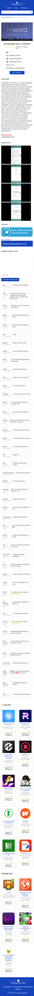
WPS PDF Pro (25, 853)
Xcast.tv (8, 892)
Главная (8, 8)
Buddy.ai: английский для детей (25, 928)
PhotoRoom (25, 724)
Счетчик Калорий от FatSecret (8, 822)
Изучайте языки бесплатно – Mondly (25, 894)
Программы (24, 8)
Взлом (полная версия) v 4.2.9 (14, 244)
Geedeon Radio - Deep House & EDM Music (8, 928)
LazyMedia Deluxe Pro (8, 854)
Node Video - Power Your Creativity (8, 756)
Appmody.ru (17, 3)
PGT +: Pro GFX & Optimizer (25, 789)
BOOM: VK (25, 755)
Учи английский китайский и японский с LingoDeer (8, 957)
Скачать (18, 72)
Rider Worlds (8, 789)
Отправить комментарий (10, 279)
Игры (16, 8)
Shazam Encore (8, 724)
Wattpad (25, 821)
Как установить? (6, 239)
